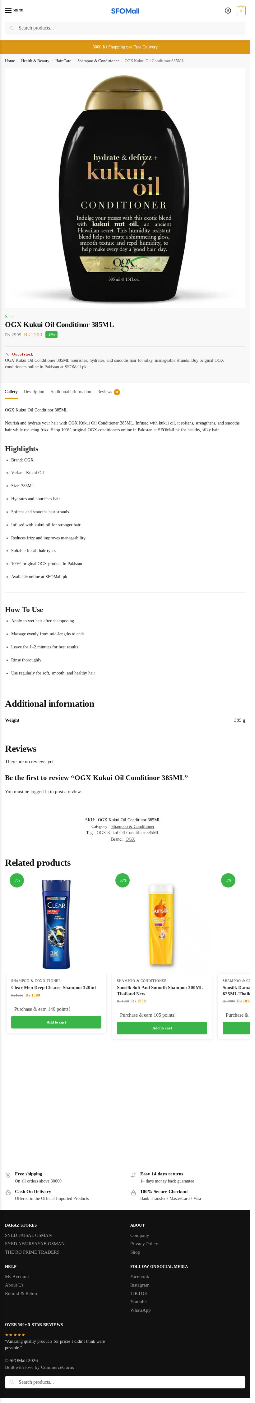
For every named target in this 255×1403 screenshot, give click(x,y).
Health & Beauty (35, 60)
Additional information (70, 391)
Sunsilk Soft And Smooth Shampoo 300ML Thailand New (160, 990)
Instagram (140, 1285)
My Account (17, 1276)
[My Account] (228, 11)
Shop (135, 1252)
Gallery (11, 391)
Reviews (107, 391)
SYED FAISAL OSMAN (28, 1235)
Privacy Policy (144, 1243)
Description (34, 391)
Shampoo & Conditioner (98, 60)
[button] (240, 11)
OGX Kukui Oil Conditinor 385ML (128, 832)
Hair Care (63, 60)
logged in (39, 791)
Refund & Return (22, 1293)
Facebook (139, 1276)
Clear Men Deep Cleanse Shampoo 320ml (53, 987)
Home (10, 60)
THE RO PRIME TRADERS (32, 1252)
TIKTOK (139, 1293)
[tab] (11, 391)
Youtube (138, 1301)
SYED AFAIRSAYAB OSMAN (35, 1243)
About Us (14, 1285)
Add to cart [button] (56, 1022)
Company (139, 1235)
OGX (130, 839)
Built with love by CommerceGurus (39, 1367)
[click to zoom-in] (125, 188)
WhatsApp (140, 1310)
